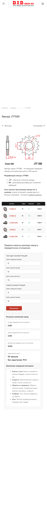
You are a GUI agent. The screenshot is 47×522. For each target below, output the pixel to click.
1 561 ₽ (39, 229)
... (20, 108)
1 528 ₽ (39, 216)
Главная (5, 108)
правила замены (35, 195)
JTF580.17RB (13, 236)
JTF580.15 (12, 209)
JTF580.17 (12, 229)
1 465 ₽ (39, 209)
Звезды (13, 108)
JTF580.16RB (13, 223)
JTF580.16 (12, 216)
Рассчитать (14, 308)
